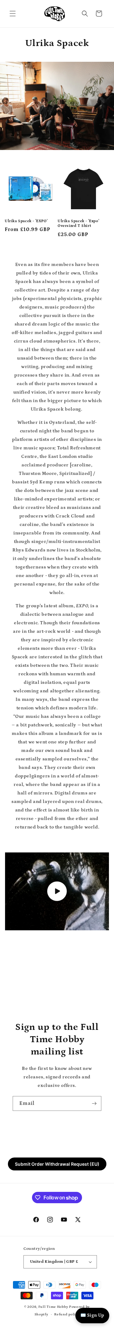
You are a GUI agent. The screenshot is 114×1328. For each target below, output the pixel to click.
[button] (13, 13)
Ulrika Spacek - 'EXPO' (26, 221)
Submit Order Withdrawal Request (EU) (57, 1164)
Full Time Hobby (53, 1307)
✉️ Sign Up (92, 1315)
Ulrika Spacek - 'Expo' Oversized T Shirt (78, 223)
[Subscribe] (94, 1103)
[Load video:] (57, 891)
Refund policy (66, 1314)
